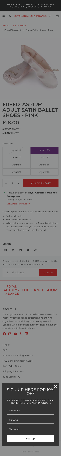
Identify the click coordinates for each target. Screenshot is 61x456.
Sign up (30, 438)
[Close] (55, 386)
